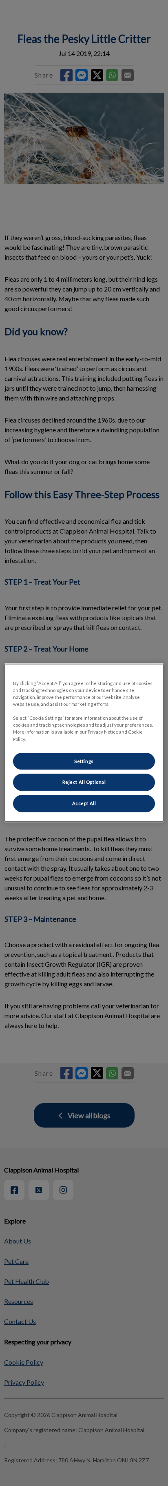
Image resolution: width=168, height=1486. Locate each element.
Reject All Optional (84, 782)
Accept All (84, 803)
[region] (84, 742)
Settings (84, 761)
